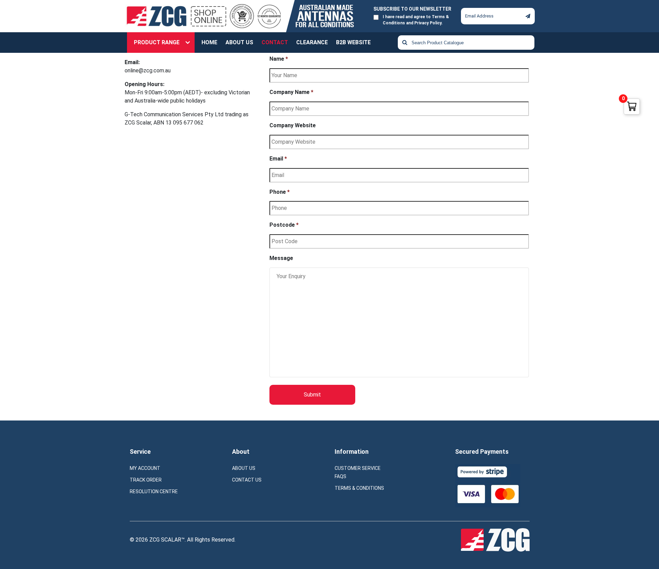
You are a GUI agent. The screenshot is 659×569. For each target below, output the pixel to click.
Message (281, 258)
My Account (145, 468)
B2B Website (353, 42)
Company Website (292, 125)
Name (278, 59)
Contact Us (247, 480)
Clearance (312, 42)
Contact (275, 42)
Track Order (146, 480)
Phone (279, 192)
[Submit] (528, 16)
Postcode (284, 225)
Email (278, 158)
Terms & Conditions (359, 488)
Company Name (291, 92)
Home (209, 42)
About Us (239, 42)
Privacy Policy (427, 23)
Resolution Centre (154, 491)
